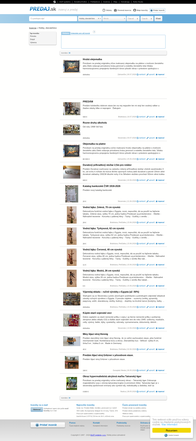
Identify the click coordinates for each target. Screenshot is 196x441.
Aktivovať (37, 410)
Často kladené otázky (77, 426)
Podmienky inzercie (123, 426)
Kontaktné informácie (100, 426)
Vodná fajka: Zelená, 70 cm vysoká (101, 207)
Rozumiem (171, 430)
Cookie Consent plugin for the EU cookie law (171, 435)
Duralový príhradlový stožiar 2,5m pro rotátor (107, 165)
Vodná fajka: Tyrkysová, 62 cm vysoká (103, 228)
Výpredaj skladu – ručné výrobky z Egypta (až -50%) (111, 292)
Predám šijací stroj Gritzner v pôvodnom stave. (108, 355)
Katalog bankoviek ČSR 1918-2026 (101, 186)
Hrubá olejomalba (92, 59)
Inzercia (106, 2)
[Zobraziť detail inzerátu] (71, 66)
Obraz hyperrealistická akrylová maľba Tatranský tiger (112, 376)
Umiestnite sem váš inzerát (80, 33)
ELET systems (65, 2)
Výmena (33, 43)
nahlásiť (142, 74)
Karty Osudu (138, 2)
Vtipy (115, 2)
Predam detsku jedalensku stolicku (134, 411)
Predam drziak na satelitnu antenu (134, 408)
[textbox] (114, 18)
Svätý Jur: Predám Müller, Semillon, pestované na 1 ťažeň (96, 408)
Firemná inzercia (124, 10)
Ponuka (33, 36)
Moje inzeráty (142, 10)
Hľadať (158, 19)
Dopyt (32, 39)
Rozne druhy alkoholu (95, 123)
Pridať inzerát (158, 10)
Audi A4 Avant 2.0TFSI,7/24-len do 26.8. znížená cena (95, 416)
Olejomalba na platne (94, 144)
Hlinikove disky (127, 413)
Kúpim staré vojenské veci (97, 313)
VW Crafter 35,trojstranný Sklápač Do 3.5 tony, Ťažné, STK (97, 411)
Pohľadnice (95, 2)
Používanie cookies (147, 426)
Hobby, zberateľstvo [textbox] (89, 19)
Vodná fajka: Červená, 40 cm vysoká (102, 249)
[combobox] (90, 18)
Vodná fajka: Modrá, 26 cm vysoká (101, 270)
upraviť (152, 74)
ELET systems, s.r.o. (98, 435)
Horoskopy (125, 2)
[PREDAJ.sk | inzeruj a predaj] (53, 11)
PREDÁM (88, 101)
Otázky (109, 10)
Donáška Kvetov (80, 2)
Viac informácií (169, 424)
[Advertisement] (113, 41)
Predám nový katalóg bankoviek (97, 190)
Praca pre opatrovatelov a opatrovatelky (90, 413)
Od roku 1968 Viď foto (93, 127)
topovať (161, 74)
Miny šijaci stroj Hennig (95, 334)
